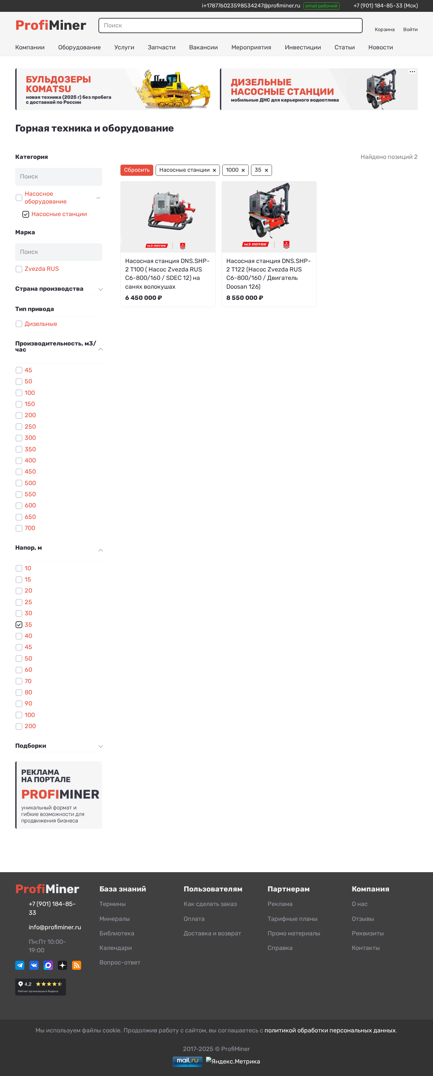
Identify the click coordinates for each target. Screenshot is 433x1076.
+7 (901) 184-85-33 (378, 5)
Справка (280, 948)
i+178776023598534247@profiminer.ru (251, 5)
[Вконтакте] (34, 968)
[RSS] (76, 968)
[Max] (48, 968)
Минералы (114, 919)
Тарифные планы (293, 919)
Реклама (280, 904)
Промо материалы (294, 933)
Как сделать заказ (210, 904)
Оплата (194, 919)
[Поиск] (354, 25)
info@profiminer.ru (55, 927)
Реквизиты (368, 933)
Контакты (366, 948)
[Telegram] (19, 968)
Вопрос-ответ (119, 962)
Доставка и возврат (212, 933)
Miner (50, 25)
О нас (360, 904)
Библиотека (116, 933)
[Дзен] (62, 968)
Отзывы (363, 919)
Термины (112, 904)
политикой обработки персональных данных (330, 1030)
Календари (115, 948)
